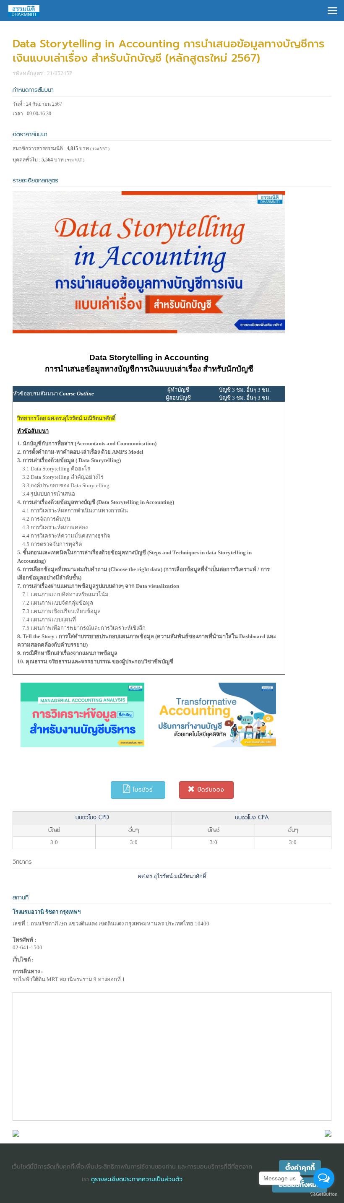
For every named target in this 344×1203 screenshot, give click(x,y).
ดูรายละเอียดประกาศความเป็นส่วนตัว (136, 1179)
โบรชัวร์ (141, 790)
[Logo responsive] (24, 10)
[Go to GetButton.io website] (323, 1194)
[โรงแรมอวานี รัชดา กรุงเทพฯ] (16, 1133)
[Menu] (332, 10)
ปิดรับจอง (209, 790)
